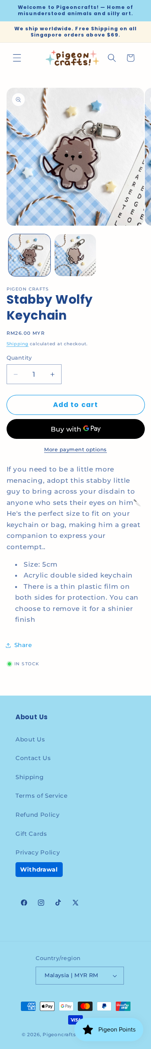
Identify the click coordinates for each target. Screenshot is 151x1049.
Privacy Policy (37, 852)
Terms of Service (41, 795)
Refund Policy (37, 814)
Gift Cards (31, 833)
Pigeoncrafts (59, 1034)
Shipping (18, 343)
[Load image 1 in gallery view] (29, 255)
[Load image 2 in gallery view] (75, 255)
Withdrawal (39, 869)
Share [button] (23, 645)
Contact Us (33, 758)
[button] (17, 58)
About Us (30, 739)
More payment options (75, 449)
